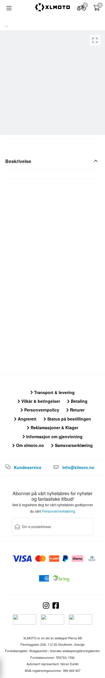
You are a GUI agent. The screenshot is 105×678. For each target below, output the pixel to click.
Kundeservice (27, 467)
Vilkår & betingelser (40, 401)
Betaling (79, 401)
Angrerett (26, 419)
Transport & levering (54, 392)
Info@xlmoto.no (78, 467)
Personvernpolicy (41, 410)
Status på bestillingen (68, 419)
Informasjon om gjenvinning (54, 436)
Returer (77, 410)
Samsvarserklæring (73, 445)
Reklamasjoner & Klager (53, 427)
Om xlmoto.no (29, 445)
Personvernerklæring (58, 511)
